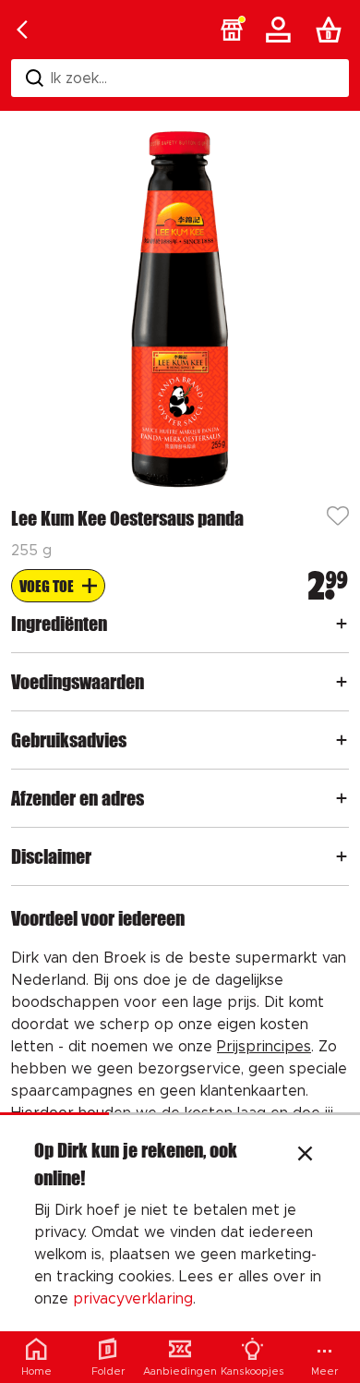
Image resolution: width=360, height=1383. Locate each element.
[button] (231, 29)
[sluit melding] (305, 1155)
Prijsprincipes (264, 1046)
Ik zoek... (79, 78)
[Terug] (22, 29)
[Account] (281, 29)
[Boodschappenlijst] (332, 29)
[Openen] (341, 623)
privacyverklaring (133, 1299)
